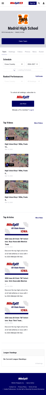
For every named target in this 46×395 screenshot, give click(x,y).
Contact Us (12, 387)
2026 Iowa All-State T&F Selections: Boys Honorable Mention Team (16, 241)
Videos (19, 52)
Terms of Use (33, 387)
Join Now (23, 104)
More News (39, 218)
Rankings (12, 52)
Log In (31, 110)
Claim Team (23, 41)
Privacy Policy (22, 387)
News (35, 52)
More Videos (38, 123)
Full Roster (39, 76)
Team (4, 52)
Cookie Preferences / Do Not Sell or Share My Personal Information (24, 389)
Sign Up (32, 3)
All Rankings (39, 363)
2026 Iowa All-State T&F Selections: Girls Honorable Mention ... (16, 281)
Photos (27, 52)
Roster (41, 52)
